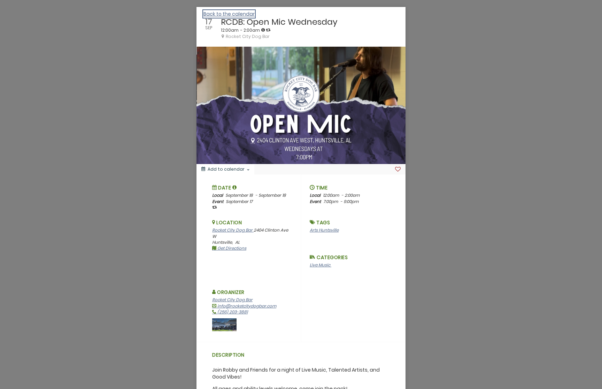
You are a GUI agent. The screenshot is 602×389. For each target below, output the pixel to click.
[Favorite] (398, 169)
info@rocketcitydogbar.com (246, 306)
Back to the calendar (229, 13)
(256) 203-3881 (232, 312)
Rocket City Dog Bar (233, 230)
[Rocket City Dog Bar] (224, 324)
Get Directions (231, 248)
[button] (234, 187)
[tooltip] (263, 30)
